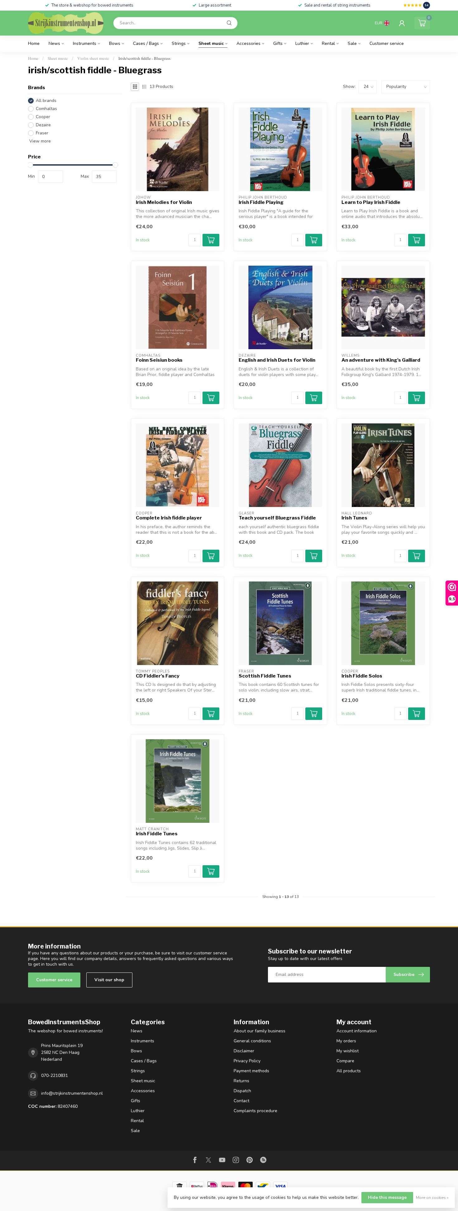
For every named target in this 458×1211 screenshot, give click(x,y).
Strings (179, 43)
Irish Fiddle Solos (361, 676)
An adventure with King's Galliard (380, 360)
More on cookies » (432, 1197)
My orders (346, 1041)
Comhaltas (46, 108)
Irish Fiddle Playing (261, 202)
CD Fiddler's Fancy (157, 676)
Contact (241, 1101)
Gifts (278, 43)
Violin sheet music (93, 58)
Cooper (43, 116)
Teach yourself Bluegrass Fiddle (277, 518)
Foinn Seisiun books (159, 360)
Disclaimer (244, 1051)
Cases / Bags (146, 43)
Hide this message (387, 1197)
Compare (345, 1061)
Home (34, 43)
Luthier (302, 43)
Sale (352, 43)
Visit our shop (109, 980)
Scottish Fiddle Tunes (265, 676)
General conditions (252, 1041)
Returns (241, 1081)
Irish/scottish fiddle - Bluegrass (144, 58)
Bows (114, 43)
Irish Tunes (354, 518)
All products (348, 1071)
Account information (356, 1031)
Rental (328, 43)
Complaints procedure (255, 1111)
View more (39, 141)
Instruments (84, 43)
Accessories (248, 43)
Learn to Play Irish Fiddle (370, 202)
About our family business (259, 1031)
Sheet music (211, 43)
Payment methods (251, 1071)
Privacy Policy (247, 1061)
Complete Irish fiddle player (169, 518)
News (54, 43)
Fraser (42, 133)
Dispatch (242, 1091)
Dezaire (43, 125)
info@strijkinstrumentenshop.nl (72, 1093)
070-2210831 (54, 1075)
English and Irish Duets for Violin (277, 360)
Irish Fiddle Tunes (157, 834)
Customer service (387, 43)
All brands (46, 100)
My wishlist (347, 1051)
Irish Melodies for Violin (164, 202)
